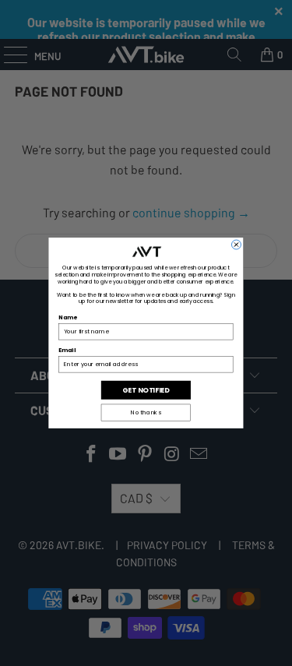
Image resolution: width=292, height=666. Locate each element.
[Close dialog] (236, 244)
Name (68, 317)
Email (67, 350)
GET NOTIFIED (145, 389)
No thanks (146, 412)
